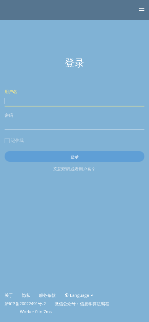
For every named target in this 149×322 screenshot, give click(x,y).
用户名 (11, 91)
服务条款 (47, 295)
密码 (9, 115)
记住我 (17, 140)
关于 (9, 295)
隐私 (26, 295)
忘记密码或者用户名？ (74, 169)
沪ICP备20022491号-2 (25, 303)
